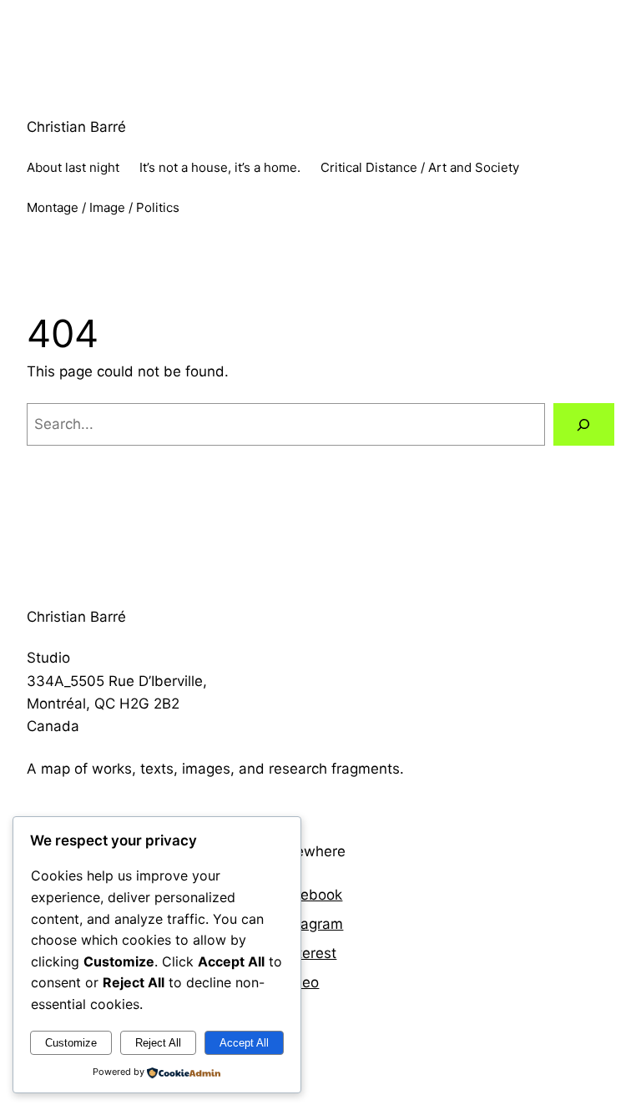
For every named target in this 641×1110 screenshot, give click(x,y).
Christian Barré (76, 127)
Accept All (244, 1043)
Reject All (158, 1043)
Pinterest (306, 953)
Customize (71, 1043)
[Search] (583, 424)
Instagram (309, 924)
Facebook (309, 894)
